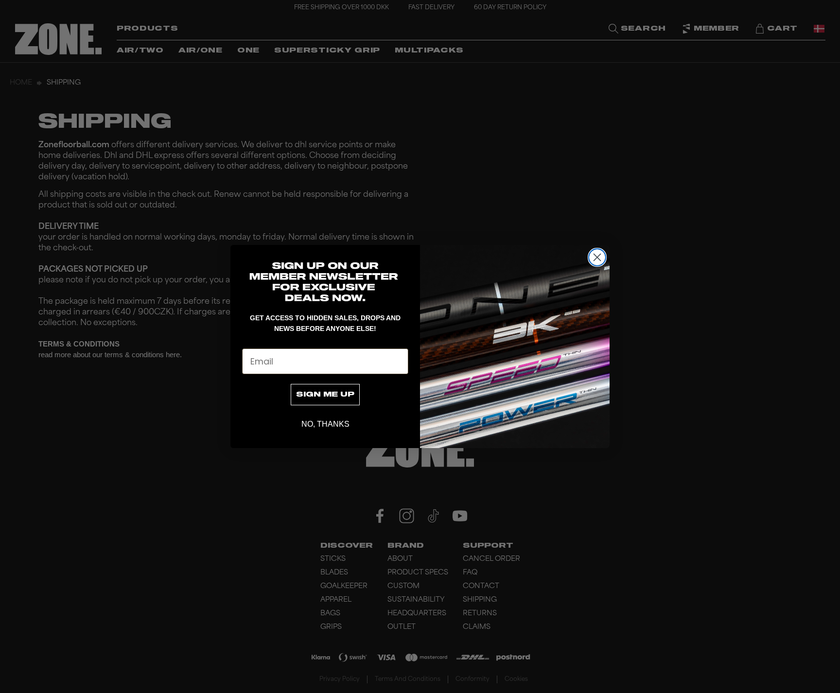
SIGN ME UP (325, 394)
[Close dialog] (597, 257)
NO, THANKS (325, 424)
